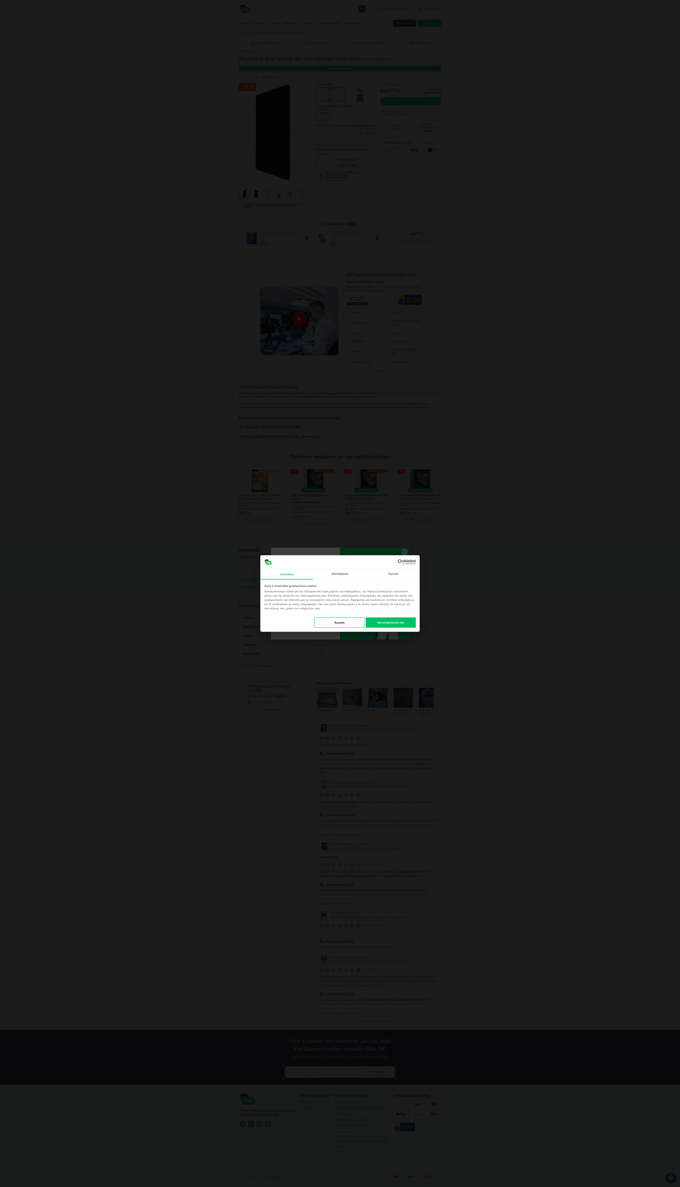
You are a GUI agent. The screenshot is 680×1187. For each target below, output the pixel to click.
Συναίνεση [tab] (286, 574)
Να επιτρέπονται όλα (391, 622)
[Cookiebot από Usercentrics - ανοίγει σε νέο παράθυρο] (400, 562)
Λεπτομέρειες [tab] (340, 573)
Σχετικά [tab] (393, 573)
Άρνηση (339, 622)
